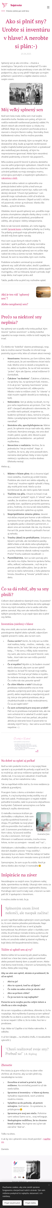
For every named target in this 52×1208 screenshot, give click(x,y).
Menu (48, 7)
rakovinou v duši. (9, 178)
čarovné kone (14, 229)
